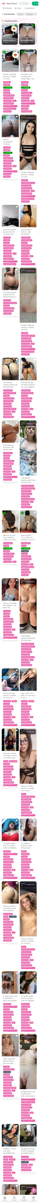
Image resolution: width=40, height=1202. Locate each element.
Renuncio (15, 617)
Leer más (7, 608)
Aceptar (24, 617)
